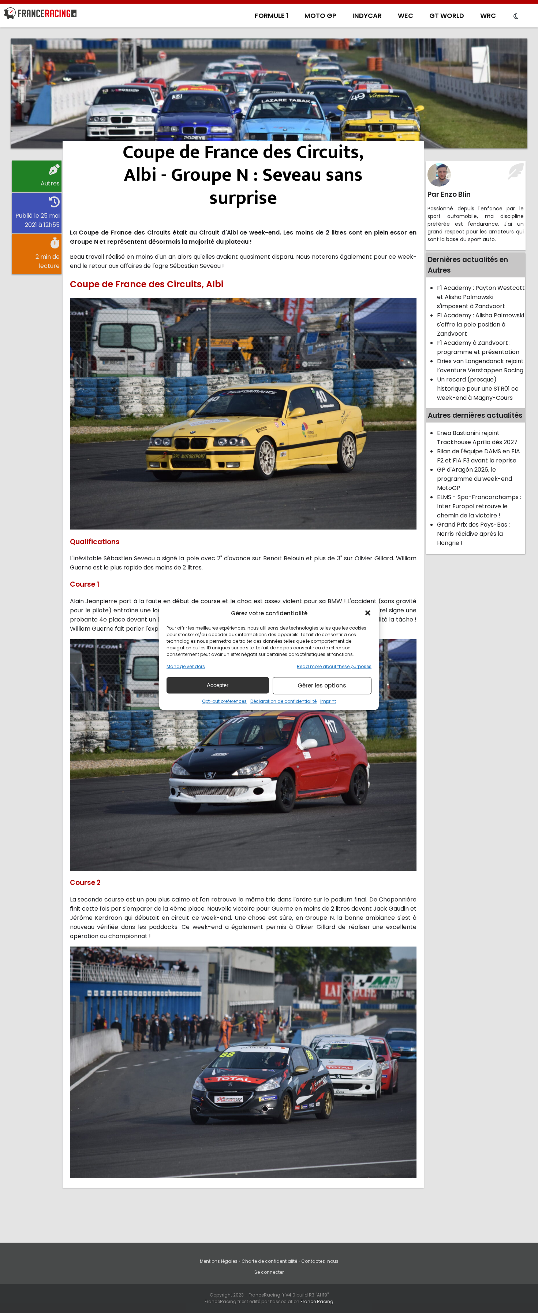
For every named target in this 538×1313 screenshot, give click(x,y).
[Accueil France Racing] (40, 14)
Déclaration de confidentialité (283, 701)
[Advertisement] (269, 93)
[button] (367, 613)
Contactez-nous (320, 1261)
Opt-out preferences (224, 701)
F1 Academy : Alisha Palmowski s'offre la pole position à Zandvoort (480, 324)
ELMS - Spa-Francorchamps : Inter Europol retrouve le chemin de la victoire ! (479, 506)
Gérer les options (322, 685)
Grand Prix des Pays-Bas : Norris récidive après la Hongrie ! (473, 533)
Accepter (217, 685)
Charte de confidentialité (269, 1261)
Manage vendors (186, 666)
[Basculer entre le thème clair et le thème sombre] (516, 16)
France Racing (316, 1301)
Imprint (328, 701)
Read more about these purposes (334, 666)
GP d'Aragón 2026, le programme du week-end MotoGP (474, 478)
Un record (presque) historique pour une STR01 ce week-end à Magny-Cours (478, 388)
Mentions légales (219, 1261)
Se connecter (269, 1272)
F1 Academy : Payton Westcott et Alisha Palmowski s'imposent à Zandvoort (481, 297)
